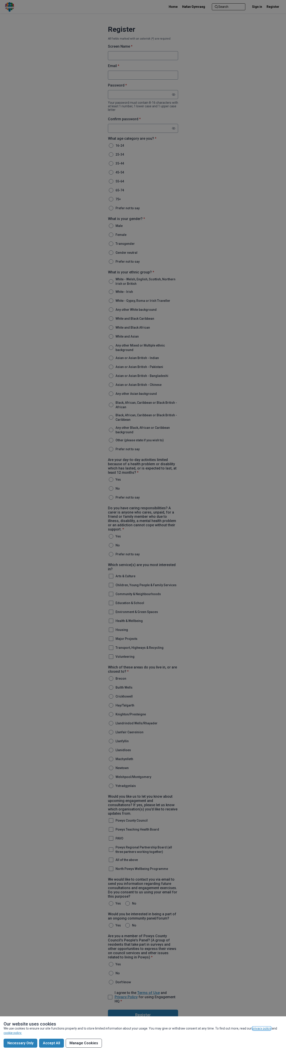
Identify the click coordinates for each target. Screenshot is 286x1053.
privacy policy (261, 1028)
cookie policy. (13, 1033)
